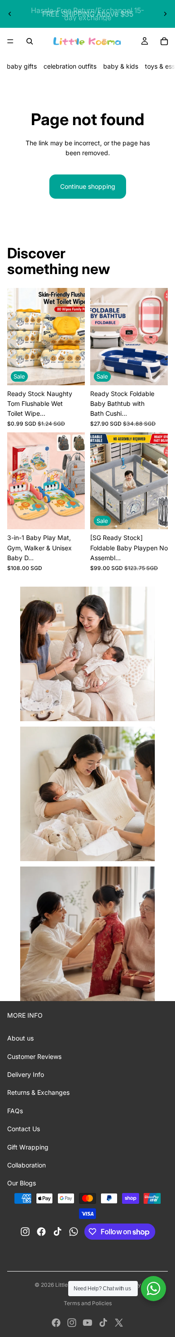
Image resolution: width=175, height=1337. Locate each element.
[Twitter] (119, 1322)
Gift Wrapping (27, 1147)
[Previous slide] (10, 14)
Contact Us (23, 1128)
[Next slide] (165, 14)
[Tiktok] (103, 1322)
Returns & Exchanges (38, 1092)
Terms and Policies (88, 1303)
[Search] (29, 41)
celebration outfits (70, 66)
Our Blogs (21, 1183)
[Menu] (10, 41)
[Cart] (164, 41)
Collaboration (26, 1165)
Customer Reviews (34, 1056)
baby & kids (120, 66)
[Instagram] (71, 1322)
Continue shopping (87, 186)
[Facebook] (56, 1322)
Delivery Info (25, 1074)
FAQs (15, 1111)
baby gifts (22, 66)
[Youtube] (87, 1322)
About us (20, 1038)
